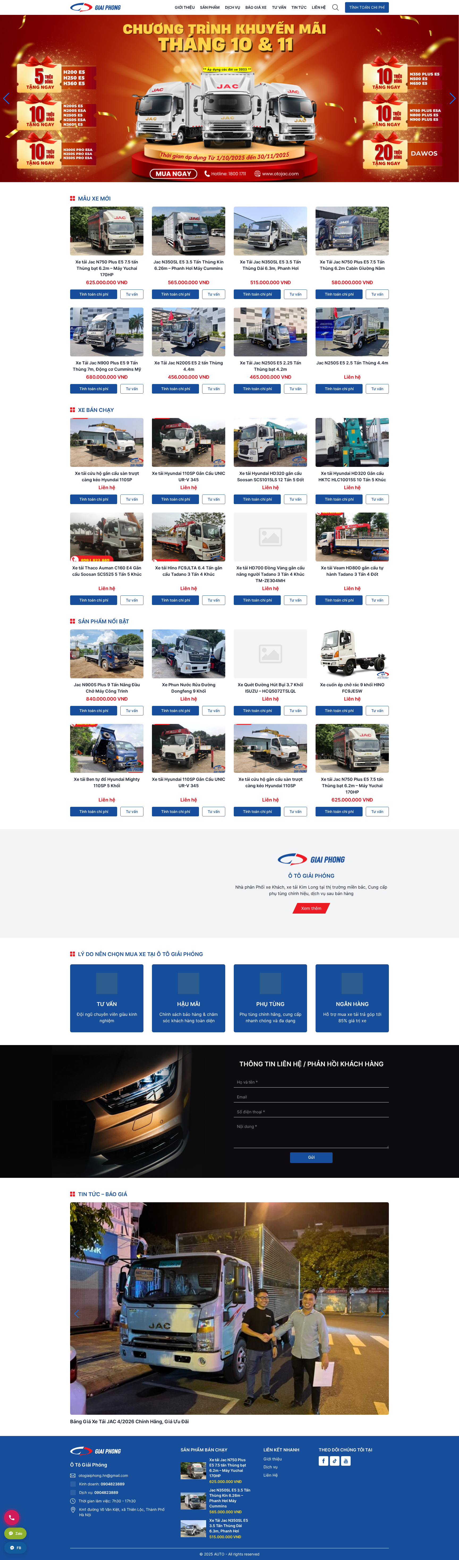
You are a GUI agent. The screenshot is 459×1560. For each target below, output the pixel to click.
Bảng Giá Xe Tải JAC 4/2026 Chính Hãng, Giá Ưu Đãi (129, 1421)
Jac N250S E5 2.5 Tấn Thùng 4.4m (352, 362)
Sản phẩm (210, 7)
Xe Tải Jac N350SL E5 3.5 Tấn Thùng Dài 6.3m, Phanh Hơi (228, 1525)
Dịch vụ (232, 7)
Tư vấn (279, 7)
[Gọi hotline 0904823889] (11, 1517)
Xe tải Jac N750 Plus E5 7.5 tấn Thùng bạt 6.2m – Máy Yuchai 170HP (106, 268)
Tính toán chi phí (367, 7)
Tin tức (299, 7)
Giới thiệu (185, 7)
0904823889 (113, 1484)
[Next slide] (452, 98)
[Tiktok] (334, 1461)
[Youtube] (346, 1461)
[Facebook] (323, 1461)
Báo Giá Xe (256, 7)
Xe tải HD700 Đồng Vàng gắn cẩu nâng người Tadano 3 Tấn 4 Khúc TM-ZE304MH (270, 574)
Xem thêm (311, 908)
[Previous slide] (6, 98)
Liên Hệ (319, 7)
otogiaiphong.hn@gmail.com (103, 1475)
